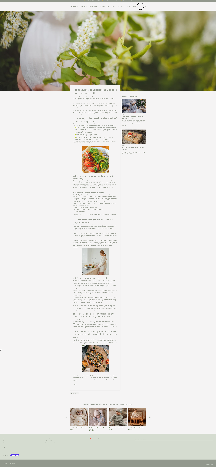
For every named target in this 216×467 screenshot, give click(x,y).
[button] (84, 6)
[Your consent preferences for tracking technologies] (1, 350)
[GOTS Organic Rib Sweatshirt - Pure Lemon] (79, 417)
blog (4, 447)
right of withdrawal (187, 463)
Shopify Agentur (207, 464)
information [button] (47, 437)
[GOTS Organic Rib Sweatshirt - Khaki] (118, 417)
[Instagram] (7, 455)
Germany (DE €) (13, 463)
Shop (4, 441)
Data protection (201, 463)
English (5, 463)
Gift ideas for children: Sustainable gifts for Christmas (133, 118)
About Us (5, 445)
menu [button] (4, 437)
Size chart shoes (6, 443)
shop (83, 379)
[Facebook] (3, 455)
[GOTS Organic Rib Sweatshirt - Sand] (137, 417)
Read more (124, 125)
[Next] (150, 417)
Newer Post (74, 393)
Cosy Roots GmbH (173, 463)
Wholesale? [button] (90, 437)
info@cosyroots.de (95, 438)
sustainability (48, 438)
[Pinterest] (5, 455)
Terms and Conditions (209, 463)
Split (75, 384)
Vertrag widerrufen (49, 447)
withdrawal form (194, 463)
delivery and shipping (50, 441)
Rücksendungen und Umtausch (51, 443)
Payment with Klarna (49, 445)
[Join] (212, 439)
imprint (181, 463)
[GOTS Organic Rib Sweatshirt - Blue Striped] (98, 417)
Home (4, 438)
